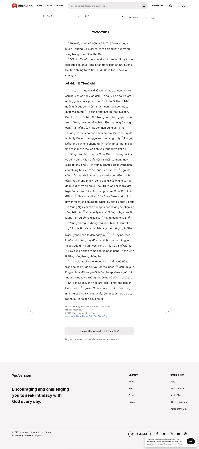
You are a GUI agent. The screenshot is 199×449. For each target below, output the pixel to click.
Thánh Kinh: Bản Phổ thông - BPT (90, 339)
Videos (59, 6)
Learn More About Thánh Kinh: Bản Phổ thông (86, 316)
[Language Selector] (171, 6)
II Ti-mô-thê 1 (48, 16)
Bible (39, 6)
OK (190, 441)
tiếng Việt (69, 339)
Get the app (157, 6)
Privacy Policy (37, 432)
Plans (49, 6)
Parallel (135, 18)
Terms (48, 432)
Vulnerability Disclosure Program (27, 435)
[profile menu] (181, 6)
